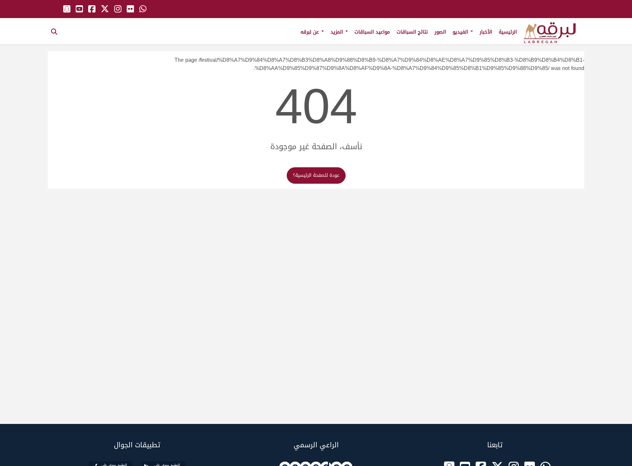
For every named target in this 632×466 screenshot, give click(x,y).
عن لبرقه (311, 31)
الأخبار (486, 31)
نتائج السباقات (412, 31)
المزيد (337, 31)
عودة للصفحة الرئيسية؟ (316, 175)
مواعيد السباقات (372, 31)
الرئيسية (508, 31)
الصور (440, 31)
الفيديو (461, 31)
